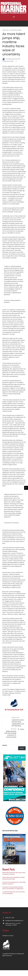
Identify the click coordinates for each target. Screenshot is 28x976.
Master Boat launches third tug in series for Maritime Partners (13, 873)
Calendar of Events (7, 935)
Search (4, 745)
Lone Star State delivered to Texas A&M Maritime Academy (13, 883)
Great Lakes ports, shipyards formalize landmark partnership (13, 878)
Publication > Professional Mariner (11, 30)
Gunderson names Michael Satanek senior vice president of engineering (12, 887)
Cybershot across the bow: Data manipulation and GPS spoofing (18, 722)
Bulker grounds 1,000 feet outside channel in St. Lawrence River (10, 733)
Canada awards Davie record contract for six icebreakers (13, 892)
